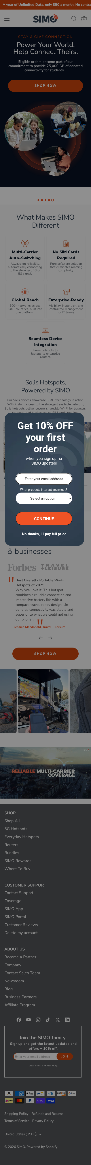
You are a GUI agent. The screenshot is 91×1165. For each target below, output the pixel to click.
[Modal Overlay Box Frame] (44, 479)
